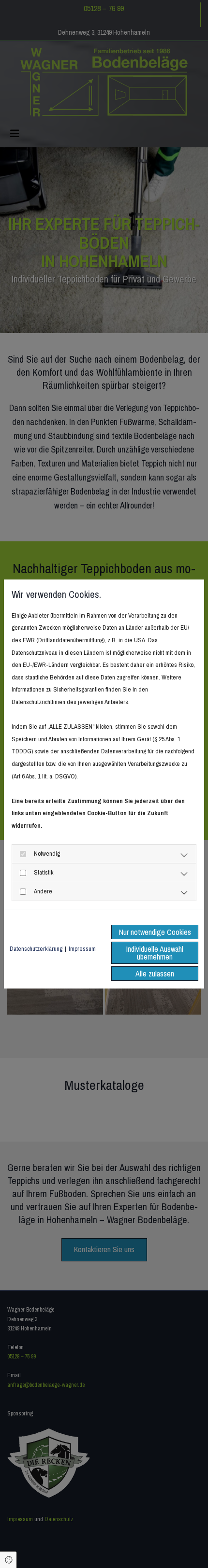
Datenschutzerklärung (36, 949)
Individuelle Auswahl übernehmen (154, 953)
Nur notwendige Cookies (155, 932)
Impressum (82, 949)
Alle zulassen (154, 973)
